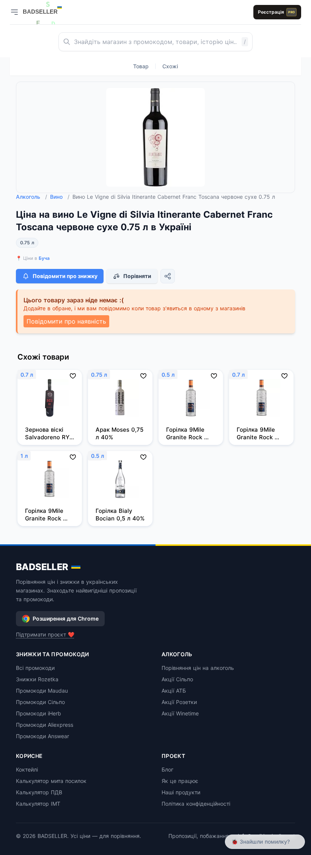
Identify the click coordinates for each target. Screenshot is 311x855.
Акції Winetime (180, 713)
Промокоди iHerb (38, 713)
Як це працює (180, 781)
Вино (59, 196)
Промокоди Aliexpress (44, 724)
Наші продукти (181, 792)
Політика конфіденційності (196, 803)
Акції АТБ (174, 690)
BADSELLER (42, 566)
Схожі (170, 66)
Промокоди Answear (42, 736)
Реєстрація (276, 12)
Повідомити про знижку (65, 276)
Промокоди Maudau (42, 690)
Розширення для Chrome (66, 618)
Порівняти (137, 276)
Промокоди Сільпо (40, 702)
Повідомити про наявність (66, 321)
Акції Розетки (179, 702)
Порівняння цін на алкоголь (198, 668)
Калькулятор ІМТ (38, 803)
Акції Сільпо (177, 679)
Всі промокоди (35, 668)
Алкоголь (31, 196)
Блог (167, 769)
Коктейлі (27, 769)
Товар (141, 66)
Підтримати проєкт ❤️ (45, 634)
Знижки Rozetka (37, 679)
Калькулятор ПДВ (39, 792)
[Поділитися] (167, 276)
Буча (44, 258)
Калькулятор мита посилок (51, 781)
